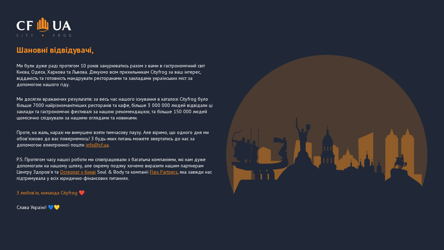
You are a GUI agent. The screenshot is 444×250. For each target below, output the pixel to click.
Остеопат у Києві (78, 172)
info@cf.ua (97, 145)
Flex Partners (164, 172)
